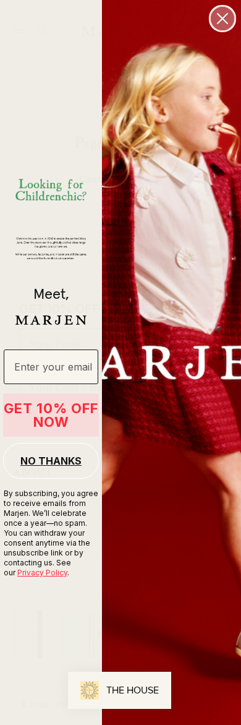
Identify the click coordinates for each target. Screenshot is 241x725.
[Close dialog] (222, 18)
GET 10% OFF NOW (51, 415)
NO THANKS (51, 461)
